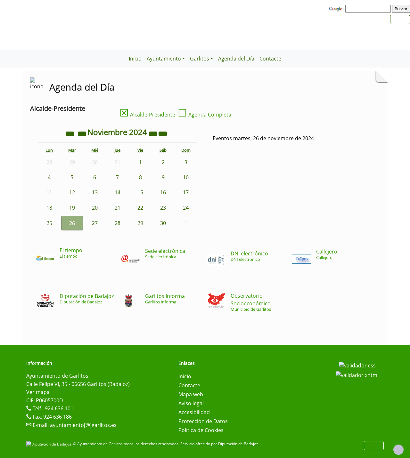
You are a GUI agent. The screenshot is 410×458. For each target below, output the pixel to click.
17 (186, 192)
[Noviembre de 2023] (70, 133)
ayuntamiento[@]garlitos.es (83, 425)
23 (163, 207)
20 (95, 207)
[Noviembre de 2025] (154, 133)
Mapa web (190, 394)
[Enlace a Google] (336, 8)
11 (49, 192)
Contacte (270, 58)
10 (186, 177)
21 (117, 207)
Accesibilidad (194, 412)
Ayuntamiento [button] (164, 58)
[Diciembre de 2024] (163, 133)
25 (49, 223)
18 (49, 207)
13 (95, 192)
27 (95, 223)
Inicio (135, 58)
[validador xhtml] (357, 374)
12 (72, 192)
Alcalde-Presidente (147, 114)
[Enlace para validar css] (357, 365)
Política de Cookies (201, 430)
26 (72, 223)
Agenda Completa (204, 114)
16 (163, 192)
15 (140, 192)
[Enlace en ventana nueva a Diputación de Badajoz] (49, 443)
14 (117, 192)
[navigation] (369, 8)
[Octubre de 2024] (82, 133)
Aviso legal (191, 403)
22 (140, 207)
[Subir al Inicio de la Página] (398, 450)
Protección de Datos (203, 421)
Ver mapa (38, 392)
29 (140, 223)
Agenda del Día (236, 58)
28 (117, 223)
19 (72, 207)
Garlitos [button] (199, 58)
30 (163, 223)
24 (186, 207)
